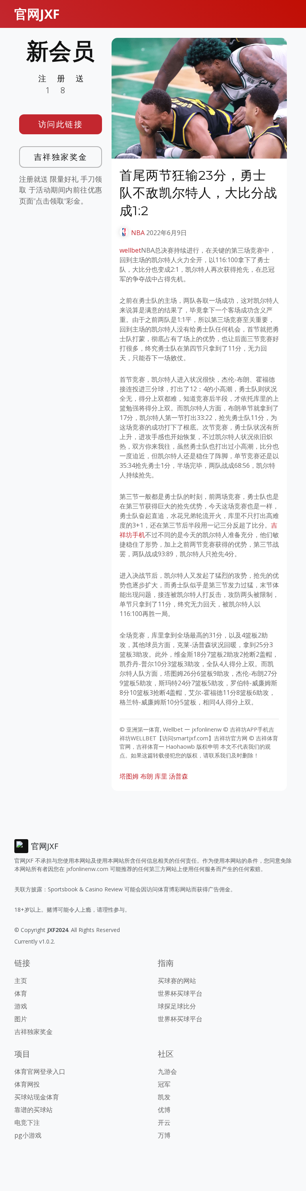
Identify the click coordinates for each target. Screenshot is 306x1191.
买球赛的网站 (177, 980)
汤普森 (178, 776)
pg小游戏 (27, 1135)
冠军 (164, 1084)
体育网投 (27, 1084)
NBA (138, 232)
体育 (20, 993)
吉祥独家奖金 (61, 156)
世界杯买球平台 (180, 993)
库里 (161, 776)
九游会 (167, 1071)
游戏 (20, 1006)
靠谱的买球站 (33, 1109)
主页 (20, 980)
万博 (164, 1135)
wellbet (130, 250)
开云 (164, 1122)
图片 (20, 1018)
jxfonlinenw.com (87, 869)
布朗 (146, 776)
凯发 (164, 1097)
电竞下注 (27, 1122)
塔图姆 (129, 776)
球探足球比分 (177, 1006)
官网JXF (37, 13)
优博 (164, 1109)
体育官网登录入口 (39, 1071)
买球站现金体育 (36, 1097)
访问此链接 (60, 124)
